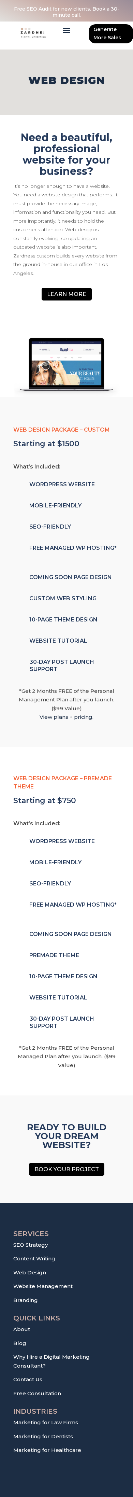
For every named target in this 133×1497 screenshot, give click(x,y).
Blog (19, 1343)
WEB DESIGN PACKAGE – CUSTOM (61, 429)
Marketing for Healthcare (47, 1450)
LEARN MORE (66, 294)
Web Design (29, 1272)
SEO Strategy (30, 1245)
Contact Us (27, 1379)
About (21, 1329)
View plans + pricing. (66, 717)
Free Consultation (37, 1393)
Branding (25, 1300)
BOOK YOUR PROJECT (66, 1169)
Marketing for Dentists (43, 1436)
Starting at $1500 (46, 443)
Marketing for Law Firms (45, 1422)
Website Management (43, 1286)
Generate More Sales (107, 33)
